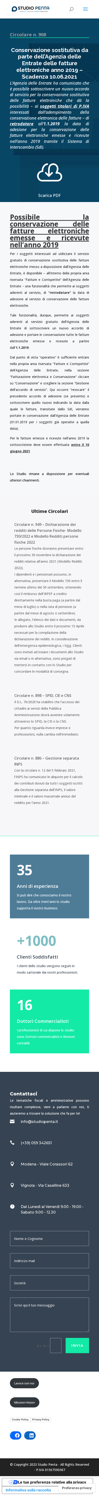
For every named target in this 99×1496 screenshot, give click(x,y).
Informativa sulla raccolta (28, 1490)
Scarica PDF (49, 195)
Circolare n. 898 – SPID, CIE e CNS (42, 695)
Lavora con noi (24, 1383)
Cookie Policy (20, 1419)
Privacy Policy (40, 1419)
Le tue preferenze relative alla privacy (52, 1482)
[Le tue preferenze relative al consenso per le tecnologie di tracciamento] (76, 1488)
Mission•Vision (24, 1402)
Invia (77, 1345)
